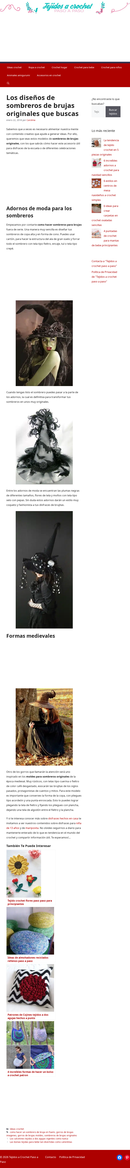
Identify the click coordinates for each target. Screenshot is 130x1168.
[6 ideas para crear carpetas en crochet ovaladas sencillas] (96, 209)
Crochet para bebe (84, 67)
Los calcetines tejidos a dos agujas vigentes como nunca (39, 1138)
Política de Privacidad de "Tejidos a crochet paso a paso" (104, 276)
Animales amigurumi (18, 75)
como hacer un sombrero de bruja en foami (32, 1132)
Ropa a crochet (37, 67)
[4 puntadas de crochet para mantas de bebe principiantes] (96, 234)
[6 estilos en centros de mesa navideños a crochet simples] (96, 184)
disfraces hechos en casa (63, 818)
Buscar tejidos (113, 111)
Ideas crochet (14, 67)
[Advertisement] (65, 39)
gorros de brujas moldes (30, 1135)
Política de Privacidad (72, 1157)
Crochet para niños (111, 67)
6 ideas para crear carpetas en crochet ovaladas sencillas (105, 215)
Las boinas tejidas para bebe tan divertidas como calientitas (41, 1141)
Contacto (50, 1157)
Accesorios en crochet (49, 75)
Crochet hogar (59, 67)
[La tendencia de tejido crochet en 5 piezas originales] (96, 143)
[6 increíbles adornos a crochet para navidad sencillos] (96, 163)
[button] (8, 83)
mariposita (32, 828)
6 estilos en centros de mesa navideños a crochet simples (104, 190)
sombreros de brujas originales (60, 1135)
